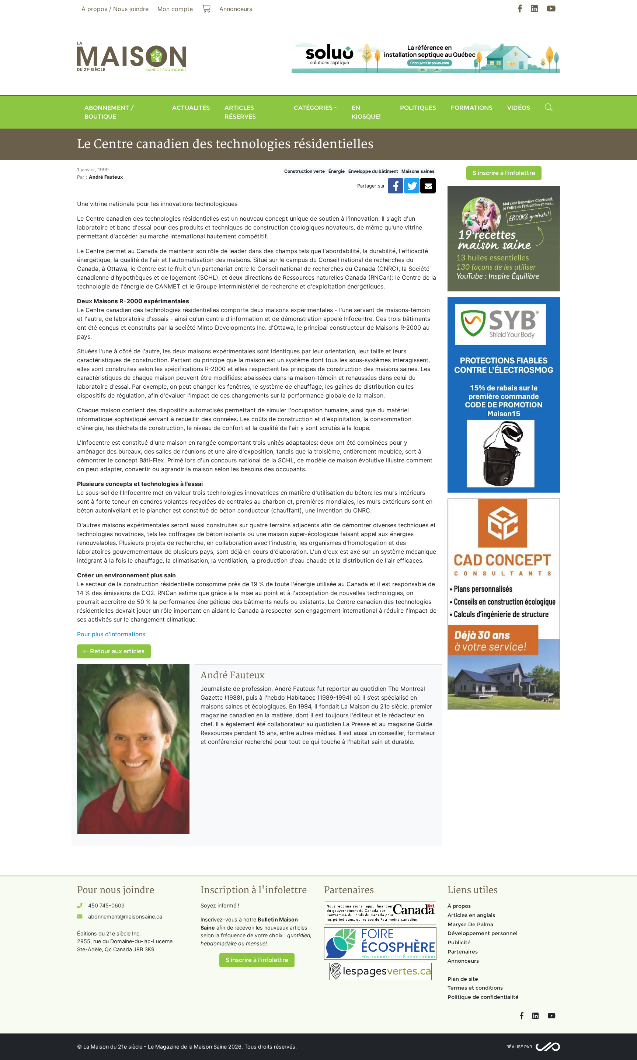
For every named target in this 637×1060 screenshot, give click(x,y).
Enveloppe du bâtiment (373, 171)
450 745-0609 (106, 905)
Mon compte (175, 9)
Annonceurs (463, 961)
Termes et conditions (475, 987)
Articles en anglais (471, 915)
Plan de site (463, 979)
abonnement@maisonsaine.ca (125, 916)
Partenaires (463, 951)
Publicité (459, 942)
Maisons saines (418, 171)
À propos (459, 906)
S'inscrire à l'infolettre (504, 172)
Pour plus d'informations (111, 634)
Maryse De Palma (470, 924)
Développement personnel (483, 933)
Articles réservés (240, 112)
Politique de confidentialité (483, 997)
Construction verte (304, 171)
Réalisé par (519, 1046)
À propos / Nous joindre (115, 9)
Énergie (336, 171)
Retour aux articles (116, 651)
